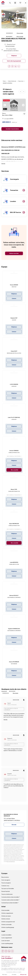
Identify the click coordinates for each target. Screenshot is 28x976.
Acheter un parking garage (7, 927)
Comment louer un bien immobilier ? (9, 902)
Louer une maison (5, 940)
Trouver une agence (6, 883)
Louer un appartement (6, 937)
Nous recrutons (5, 877)
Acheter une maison (6, 916)
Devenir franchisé (5, 891)
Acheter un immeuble (6, 924)
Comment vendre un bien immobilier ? (10, 900)
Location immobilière (6, 935)
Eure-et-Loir (20, 81)
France (4, 81)
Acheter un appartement (7, 913)
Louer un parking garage (7, 943)
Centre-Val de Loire (12, 81)
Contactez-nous (5, 885)
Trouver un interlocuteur (7, 894)
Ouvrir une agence (5, 880)
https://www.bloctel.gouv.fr (11, 861)
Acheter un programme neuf (8, 921)
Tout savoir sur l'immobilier (7, 888)
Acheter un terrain (5, 919)
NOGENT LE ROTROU (7, 83)
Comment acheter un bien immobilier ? (10, 897)
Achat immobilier (5, 910)
